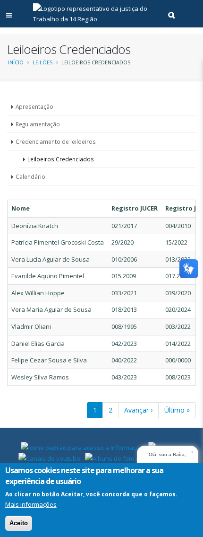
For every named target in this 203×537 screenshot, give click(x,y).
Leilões (42, 62)
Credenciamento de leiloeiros (56, 141)
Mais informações (31, 504)
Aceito (18, 523)
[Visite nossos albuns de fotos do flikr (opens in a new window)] (120, 457)
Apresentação (34, 106)
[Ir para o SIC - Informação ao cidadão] (82, 446)
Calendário (30, 176)
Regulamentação (38, 124)
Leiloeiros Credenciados (60, 159)
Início (16, 62)
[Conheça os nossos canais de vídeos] (49, 457)
